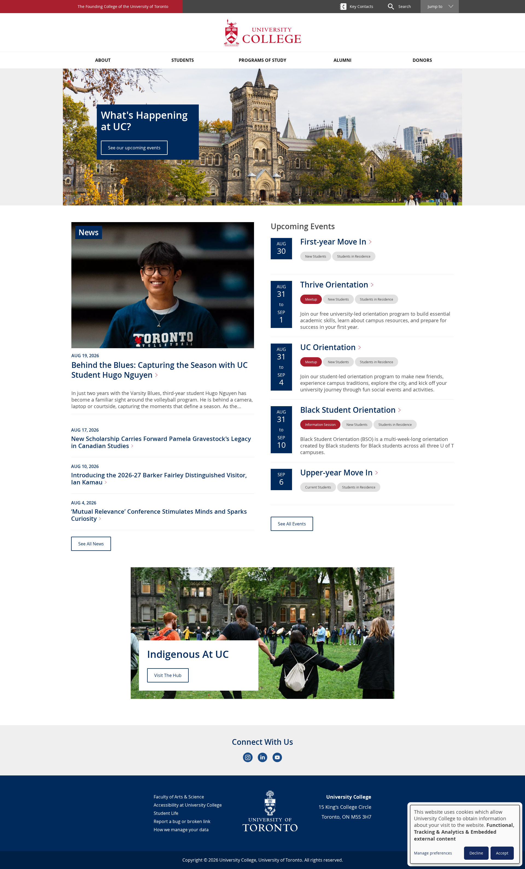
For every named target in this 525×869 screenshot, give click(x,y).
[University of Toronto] (270, 811)
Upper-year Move (337, 472)
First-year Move (334, 242)
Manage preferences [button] (433, 853)
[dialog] (465, 834)
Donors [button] (422, 60)
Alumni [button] (342, 60)
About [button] (102, 60)
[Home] (262, 32)
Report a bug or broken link (182, 821)
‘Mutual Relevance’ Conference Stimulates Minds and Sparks (159, 515)
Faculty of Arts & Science (179, 797)
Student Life (166, 813)
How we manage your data (181, 830)
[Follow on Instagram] (248, 757)
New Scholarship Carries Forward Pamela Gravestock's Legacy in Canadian (161, 442)
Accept (502, 853)
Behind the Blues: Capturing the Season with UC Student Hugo (159, 370)
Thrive (335, 285)
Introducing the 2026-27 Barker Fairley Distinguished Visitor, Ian (159, 478)
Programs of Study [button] (262, 60)
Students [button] (182, 60)
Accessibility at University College (188, 805)
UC (329, 347)
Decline (476, 853)
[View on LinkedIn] (262, 757)
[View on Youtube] (277, 757)
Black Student (349, 410)
